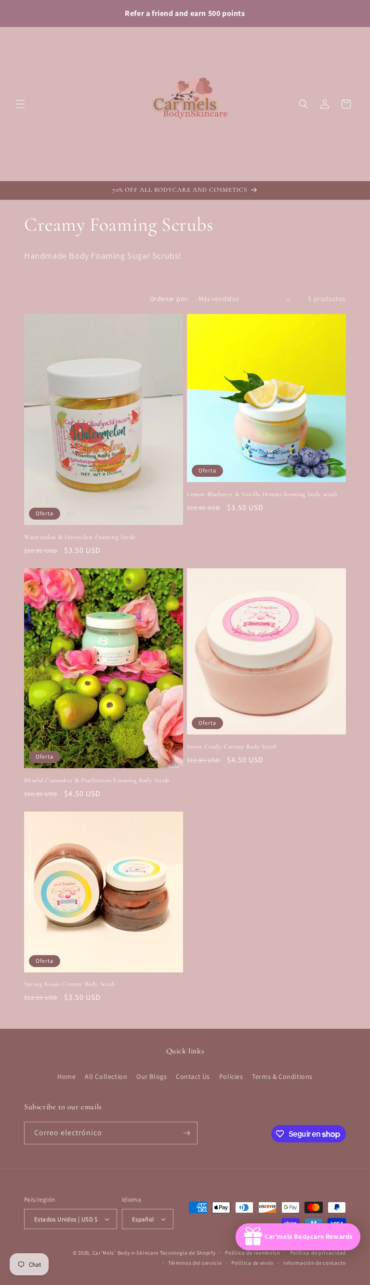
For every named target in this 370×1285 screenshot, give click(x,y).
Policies (231, 1076)
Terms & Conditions (282, 1076)
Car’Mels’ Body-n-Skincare (125, 1252)
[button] (20, 104)
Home (66, 1076)
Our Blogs (151, 1076)
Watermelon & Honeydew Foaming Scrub (80, 537)
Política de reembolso (252, 1252)
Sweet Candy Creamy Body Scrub (232, 746)
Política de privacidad (318, 1252)
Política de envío (252, 1262)
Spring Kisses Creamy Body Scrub (70, 984)
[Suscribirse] (186, 1133)
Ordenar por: (169, 298)
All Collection (106, 1076)
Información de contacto (314, 1262)
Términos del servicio (195, 1262)
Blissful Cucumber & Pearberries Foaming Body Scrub (97, 780)
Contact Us (193, 1076)
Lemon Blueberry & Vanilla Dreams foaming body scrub (262, 494)
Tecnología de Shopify (188, 1252)
